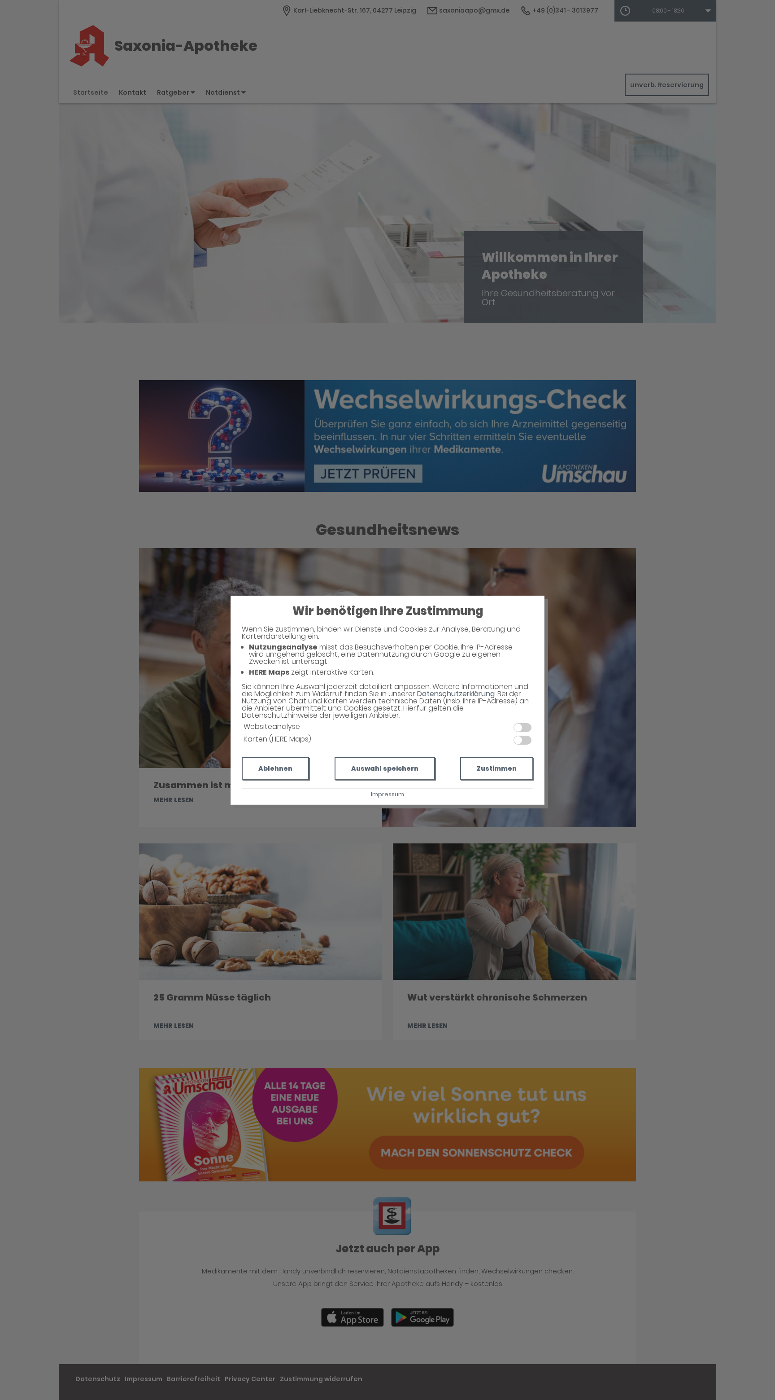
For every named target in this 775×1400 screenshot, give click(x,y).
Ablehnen (275, 768)
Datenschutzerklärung (456, 694)
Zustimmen (497, 768)
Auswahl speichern (384, 768)
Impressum (387, 794)
